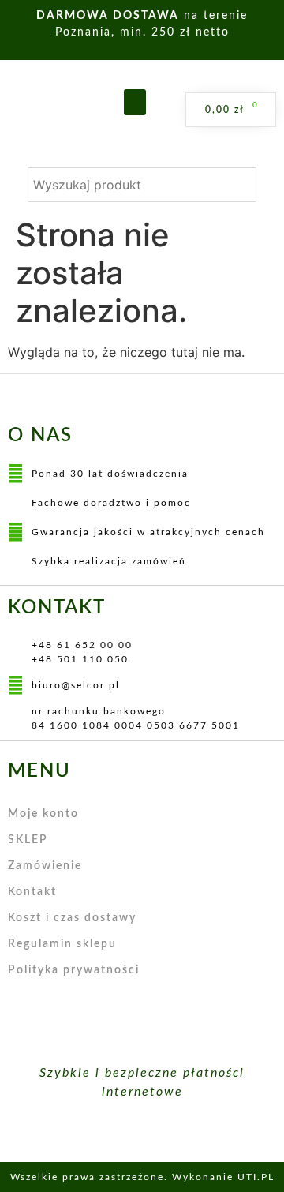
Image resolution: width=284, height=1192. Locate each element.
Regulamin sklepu (62, 944)
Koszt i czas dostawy (72, 918)
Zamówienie (45, 866)
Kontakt (32, 892)
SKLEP (28, 839)
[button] (135, 102)
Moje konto (43, 813)
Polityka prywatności (74, 970)
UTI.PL (256, 1177)
